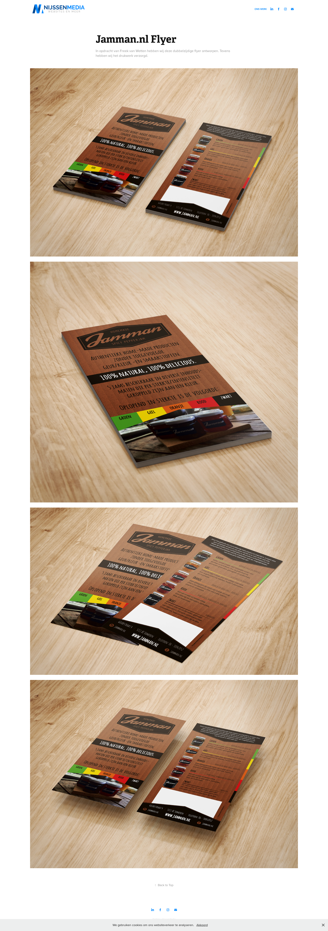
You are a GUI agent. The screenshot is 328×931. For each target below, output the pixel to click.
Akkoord (202, 925)
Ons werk (261, 9)
